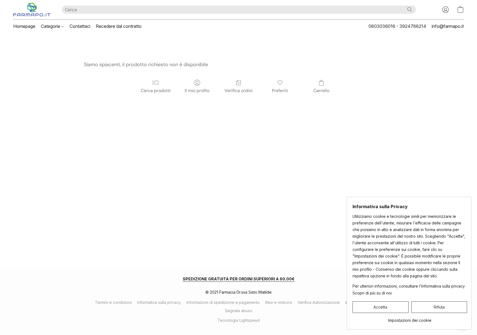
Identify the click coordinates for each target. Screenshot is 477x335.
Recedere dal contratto (119, 26)
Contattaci (80, 26)
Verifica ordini (238, 90)
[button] (32, 10)
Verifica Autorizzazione (319, 302)
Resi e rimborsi (278, 302)
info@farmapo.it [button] (448, 26)
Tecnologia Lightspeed (239, 320)
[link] (410, 318)
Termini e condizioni (113, 302)
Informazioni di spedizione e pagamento (223, 302)
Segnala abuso (238, 310)
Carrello (321, 90)
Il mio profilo (197, 90)
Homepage (24, 26)
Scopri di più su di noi (372, 293)
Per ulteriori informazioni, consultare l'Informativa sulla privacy (409, 286)
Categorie (51, 26)
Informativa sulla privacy (159, 302)
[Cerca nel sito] (410, 9)
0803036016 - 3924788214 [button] (397, 26)
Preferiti (280, 90)
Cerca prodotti (156, 90)
